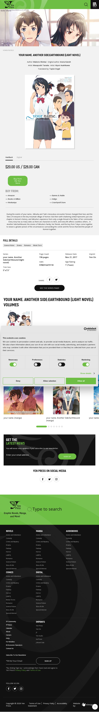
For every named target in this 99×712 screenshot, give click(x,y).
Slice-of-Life (10, 565)
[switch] (37, 364)
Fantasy (8, 548)
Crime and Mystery (12, 542)
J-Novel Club (40, 643)
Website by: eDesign (83, 704)
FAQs (8, 638)
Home (5, 50)
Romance (27, 245)
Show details (85, 373)
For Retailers (10, 642)
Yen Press (39, 626)
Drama (19, 245)
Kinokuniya (12, 202)
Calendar (9, 628)
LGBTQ (8, 555)
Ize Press (39, 639)
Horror (8, 552)
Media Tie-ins (10, 600)
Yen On (38, 629)
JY (36, 632)
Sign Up (48, 661)
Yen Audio (39, 636)
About (8, 632)
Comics (9, 572)
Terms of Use (35, 670)
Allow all (81, 381)
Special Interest (11, 569)
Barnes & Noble (58, 195)
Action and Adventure (13, 535)
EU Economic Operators (14, 645)
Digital (39, 572)
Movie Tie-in (37, 245)
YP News (9, 625)
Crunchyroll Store (59, 202)
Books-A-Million (14, 199)
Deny (18, 381)
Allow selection (49, 381)
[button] (41, 426)
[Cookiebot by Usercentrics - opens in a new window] (85, 329)
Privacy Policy (20, 670)
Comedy (9, 538)
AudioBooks (72, 531)
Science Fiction (9, 245)
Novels (11, 50)
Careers (8, 635)
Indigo (54, 199)
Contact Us (10, 648)
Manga (39, 531)
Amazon (11, 195)
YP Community (11, 621)
